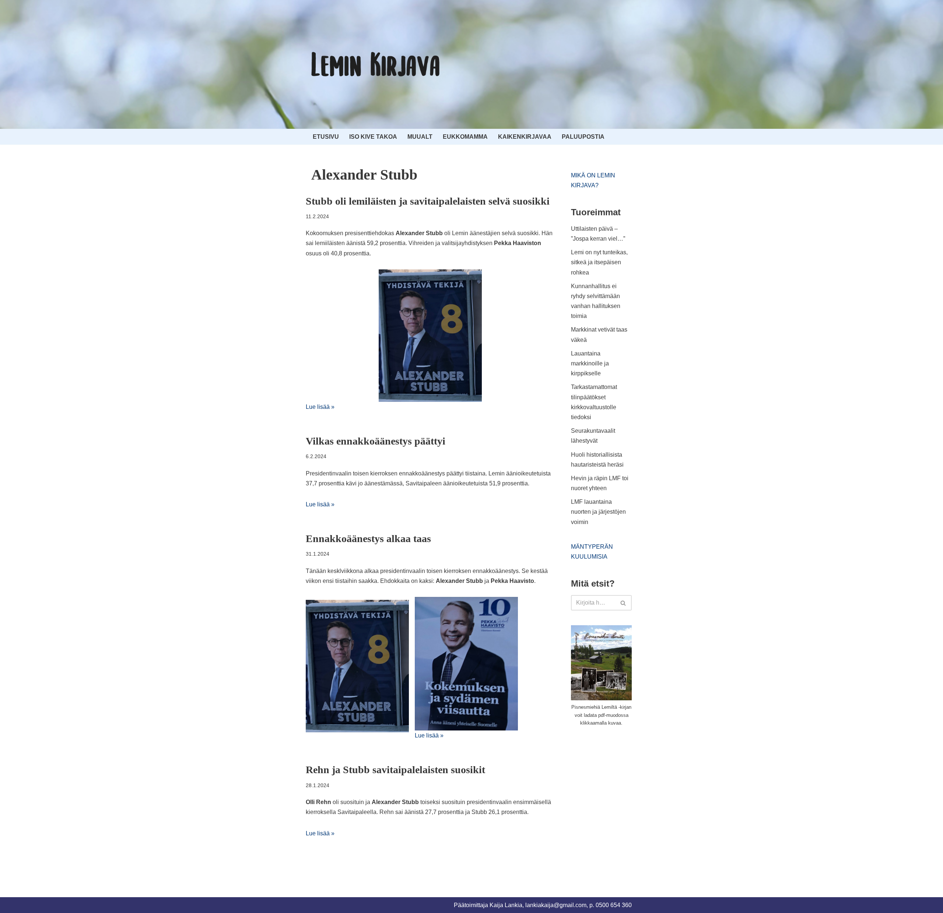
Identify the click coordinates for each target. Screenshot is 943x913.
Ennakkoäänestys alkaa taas (368, 538)
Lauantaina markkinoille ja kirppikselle (590, 363)
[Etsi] (623, 603)
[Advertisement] (626, 788)
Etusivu (326, 137)
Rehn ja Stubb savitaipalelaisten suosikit (395, 769)
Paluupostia (583, 137)
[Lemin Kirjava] (375, 64)
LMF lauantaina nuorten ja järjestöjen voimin (598, 512)
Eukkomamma (465, 137)
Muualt (419, 137)
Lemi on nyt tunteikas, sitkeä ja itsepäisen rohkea (599, 262)
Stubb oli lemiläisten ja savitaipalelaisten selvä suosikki (428, 201)
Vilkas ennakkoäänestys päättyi (375, 441)
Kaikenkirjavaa (524, 137)
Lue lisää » (320, 407)
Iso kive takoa (373, 137)
